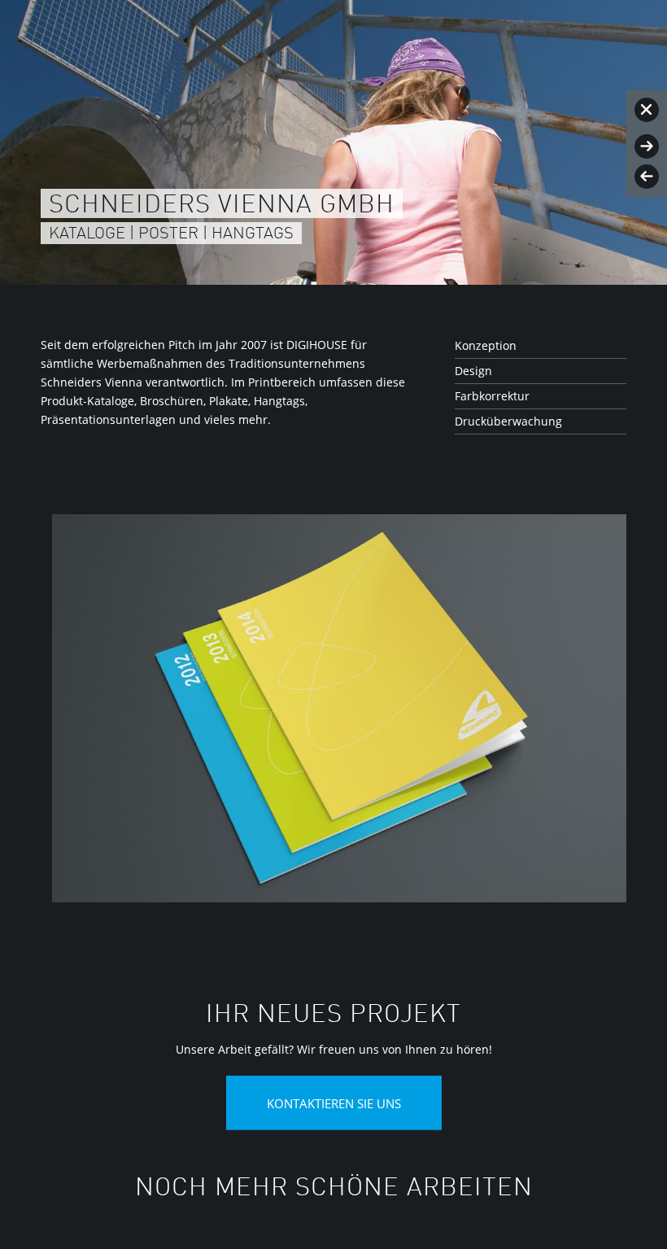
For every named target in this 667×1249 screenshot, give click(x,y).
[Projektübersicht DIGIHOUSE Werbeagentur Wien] (646, 110)
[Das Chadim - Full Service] (646, 176)
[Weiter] (589, 707)
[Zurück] (77, 707)
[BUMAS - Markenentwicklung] (646, 146)
